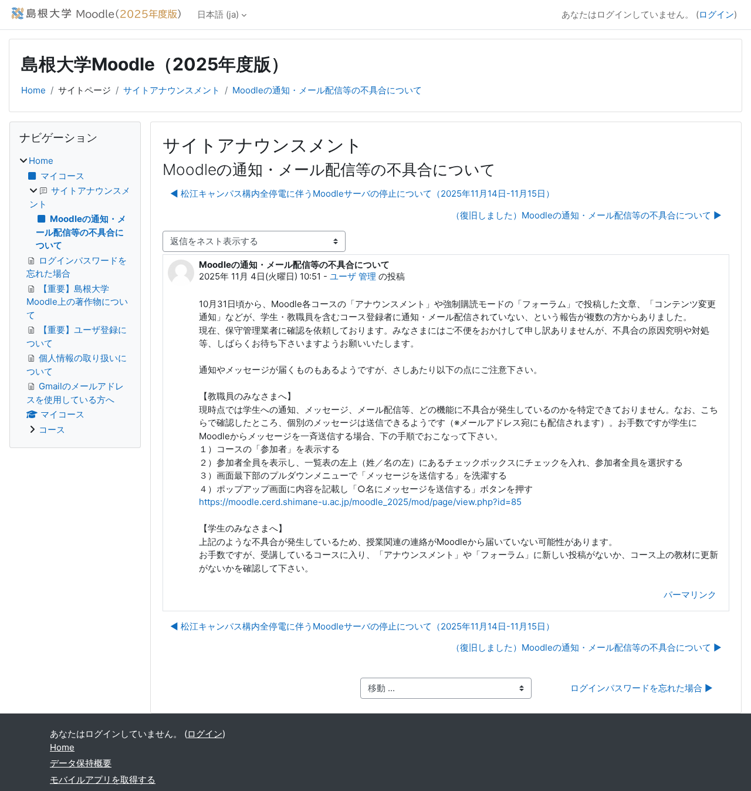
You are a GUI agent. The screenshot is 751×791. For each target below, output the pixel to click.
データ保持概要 (80, 763)
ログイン (716, 14)
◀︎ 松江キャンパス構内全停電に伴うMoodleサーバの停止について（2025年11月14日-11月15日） (362, 193)
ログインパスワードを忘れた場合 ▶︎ (641, 688)
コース (52, 429)
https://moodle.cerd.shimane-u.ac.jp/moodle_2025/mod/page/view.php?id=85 (360, 501)
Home (33, 90)
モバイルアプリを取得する (102, 779)
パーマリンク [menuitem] (690, 594)
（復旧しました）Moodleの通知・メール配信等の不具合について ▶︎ (586, 215)
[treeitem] (75, 295)
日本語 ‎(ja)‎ (218, 14)
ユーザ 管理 (353, 276)
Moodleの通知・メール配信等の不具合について (327, 90)
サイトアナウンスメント (171, 90)
